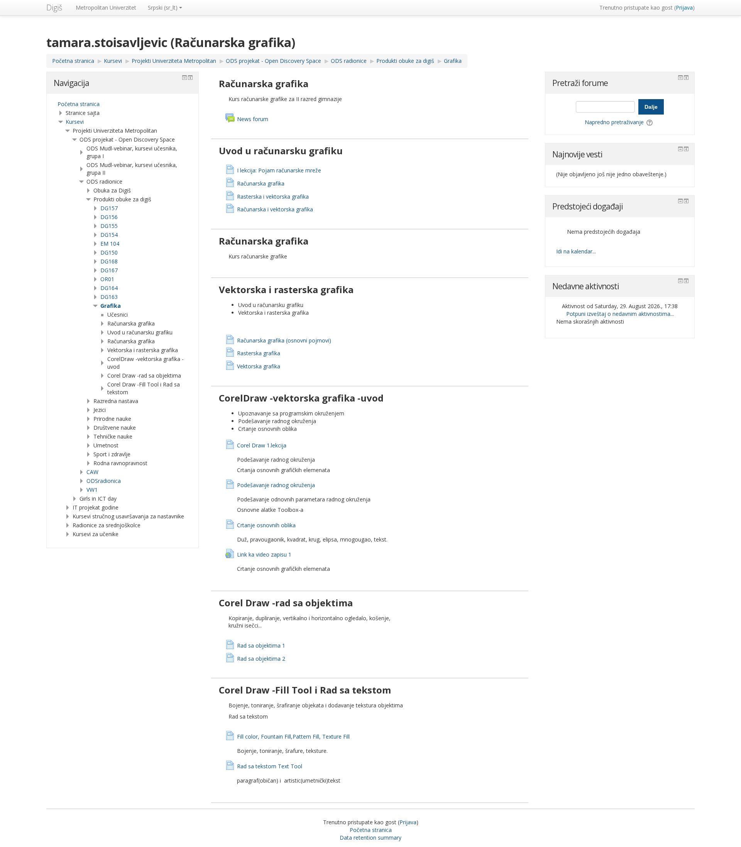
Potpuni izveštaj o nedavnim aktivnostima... (620, 313)
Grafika (110, 305)
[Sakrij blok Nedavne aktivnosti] (680, 280)
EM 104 (109, 243)
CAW (92, 472)
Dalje (651, 107)
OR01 (107, 279)
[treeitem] (123, 104)
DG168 (109, 261)
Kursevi (75, 121)
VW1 (92, 489)
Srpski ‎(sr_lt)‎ (163, 7)
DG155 (109, 225)
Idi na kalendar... (576, 251)
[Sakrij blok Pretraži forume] (680, 77)
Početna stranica (79, 104)
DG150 (109, 252)
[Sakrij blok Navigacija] (184, 77)
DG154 (109, 234)
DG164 (109, 288)
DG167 (109, 270)
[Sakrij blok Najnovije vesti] (680, 149)
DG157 (109, 208)
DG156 (109, 217)
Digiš (54, 7)
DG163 (109, 296)
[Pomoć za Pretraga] (650, 122)
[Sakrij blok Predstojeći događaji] (680, 201)
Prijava (684, 7)
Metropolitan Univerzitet (106, 7)
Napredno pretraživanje (614, 122)
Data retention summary (370, 837)
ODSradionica (103, 480)
